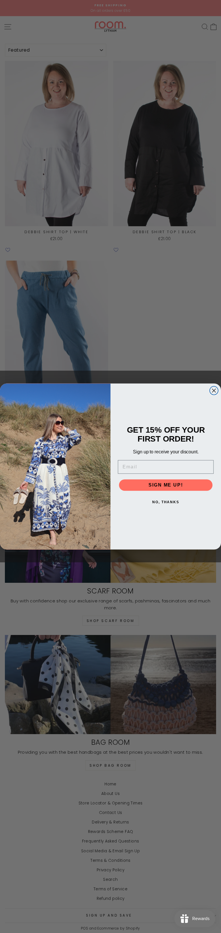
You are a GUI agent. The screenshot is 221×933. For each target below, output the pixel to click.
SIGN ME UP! (165, 484)
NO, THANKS (165, 502)
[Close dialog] (214, 390)
